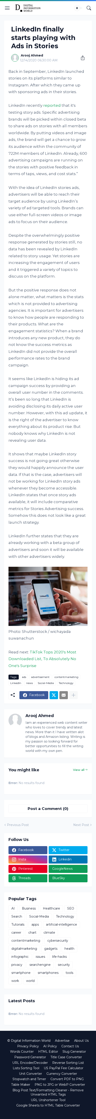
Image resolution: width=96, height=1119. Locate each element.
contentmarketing (66, 677)
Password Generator (30, 1057)
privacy (16, 965)
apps (35, 924)
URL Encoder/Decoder (30, 1063)
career (16, 933)
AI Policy (50, 1046)
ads (24, 677)
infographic (20, 957)
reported (52, 105)
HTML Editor (48, 1052)
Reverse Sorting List (68, 1063)
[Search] (89, 8)
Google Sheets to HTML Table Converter (48, 1105)
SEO (70, 908)
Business (29, 908)
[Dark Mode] (78, 8)
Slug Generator (74, 1052)
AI (13, 908)
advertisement (40, 677)
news (29, 683)
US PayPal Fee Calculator (63, 1068)
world (30, 981)
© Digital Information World (28, 1041)
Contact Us (70, 1046)
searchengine (40, 965)
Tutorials (17, 924)
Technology (66, 683)
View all (78, 770)
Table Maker (20, 1085)
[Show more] (73, 695)
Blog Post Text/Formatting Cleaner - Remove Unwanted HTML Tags (48, 1092)
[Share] (81, 58)
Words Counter (22, 1052)
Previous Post (18, 825)
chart (32, 933)
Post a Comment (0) (48, 808)
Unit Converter (30, 1074)
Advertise (62, 1041)
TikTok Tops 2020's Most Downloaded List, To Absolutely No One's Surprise (42, 659)
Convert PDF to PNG (67, 1079)
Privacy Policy (28, 1046)
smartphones (48, 973)
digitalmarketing (24, 949)
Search (16, 916)
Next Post (81, 825)
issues (40, 957)
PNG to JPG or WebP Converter (60, 1085)
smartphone (21, 973)
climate (49, 933)
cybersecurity (57, 941)
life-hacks (59, 957)
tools (69, 973)
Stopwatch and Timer (29, 1079)
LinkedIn (15, 683)
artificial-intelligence (61, 924)
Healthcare (51, 908)
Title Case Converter (66, 1057)
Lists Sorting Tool (26, 1068)
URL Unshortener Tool (48, 1100)
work (15, 981)
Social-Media (46, 683)
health (69, 949)
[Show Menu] (7, 8)
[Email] (63, 695)
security (64, 965)
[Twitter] (54, 695)
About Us (81, 1041)
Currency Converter (61, 1074)
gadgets (50, 949)
